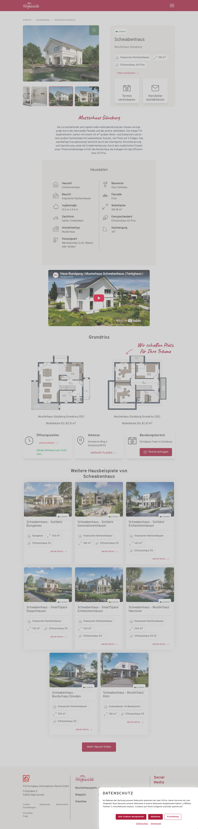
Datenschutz (142, 823)
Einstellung (173, 816)
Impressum (156, 823)
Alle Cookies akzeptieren (131, 816)
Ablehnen (155, 816)
